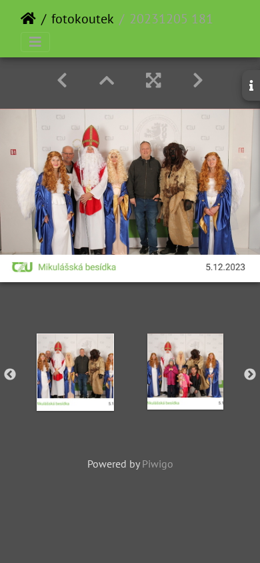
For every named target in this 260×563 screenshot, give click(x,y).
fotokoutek (82, 18)
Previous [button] (10, 375)
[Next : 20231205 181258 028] (198, 80)
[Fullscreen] (153, 80)
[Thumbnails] (106, 80)
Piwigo (157, 463)
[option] (75, 372)
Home (28, 19)
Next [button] (250, 375)
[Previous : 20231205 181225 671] (62, 80)
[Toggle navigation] (35, 42)
